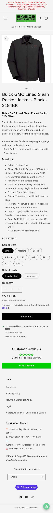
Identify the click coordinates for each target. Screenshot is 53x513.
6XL (18, 263)
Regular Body (12, 276)
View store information (16, 336)
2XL (22, 257)
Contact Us (11, 387)
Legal (8, 406)
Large (36, 251)
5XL (7, 263)
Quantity (7, 283)
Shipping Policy (13, 393)
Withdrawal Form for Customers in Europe (26, 413)
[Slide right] (33, 88)
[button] (6, 18)
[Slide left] (20, 88)
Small (8, 251)
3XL (33, 257)
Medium (22, 251)
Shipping (5, 300)
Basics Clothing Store (29, 508)
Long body (32, 277)
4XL (45, 257)
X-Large (9, 257)
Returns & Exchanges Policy (19, 400)
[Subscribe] (42, 477)
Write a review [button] (26, 365)
